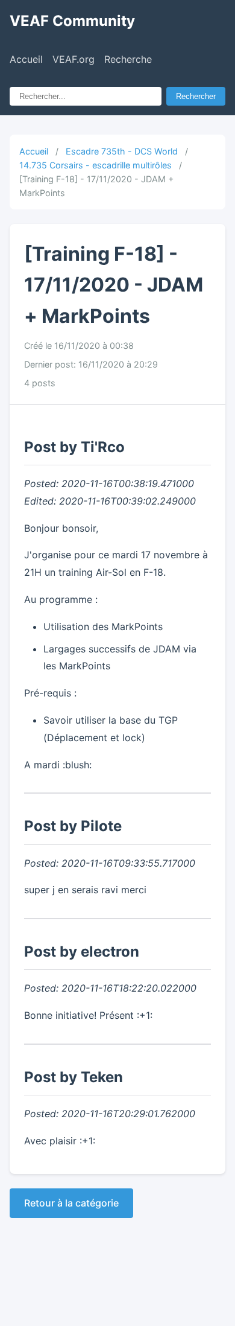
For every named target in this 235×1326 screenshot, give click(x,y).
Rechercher (196, 96)
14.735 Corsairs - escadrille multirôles (95, 165)
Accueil (26, 59)
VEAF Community (72, 21)
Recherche (128, 59)
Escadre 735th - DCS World (122, 151)
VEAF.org (73, 59)
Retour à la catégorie (71, 1203)
